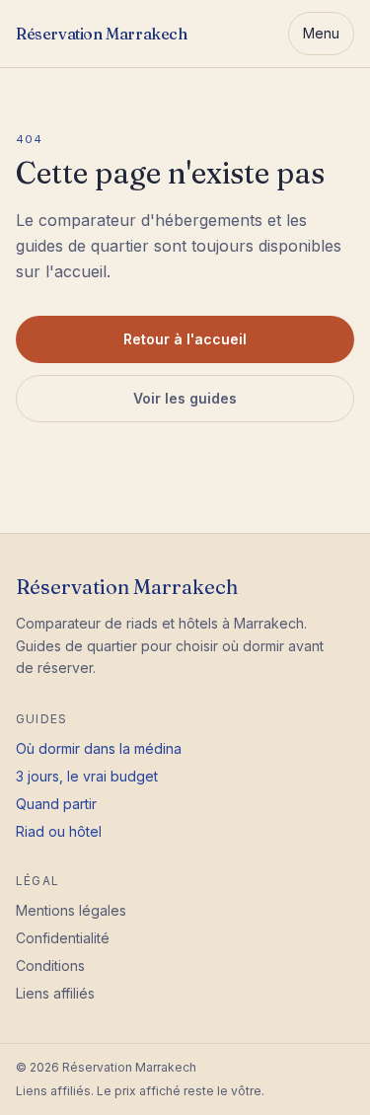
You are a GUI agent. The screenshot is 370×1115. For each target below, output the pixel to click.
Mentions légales (71, 910)
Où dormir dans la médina (99, 748)
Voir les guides (185, 398)
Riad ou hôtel (59, 831)
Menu (321, 33)
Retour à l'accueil (185, 339)
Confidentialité (63, 937)
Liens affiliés (55, 993)
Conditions (50, 965)
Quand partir (56, 803)
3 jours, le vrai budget (87, 776)
